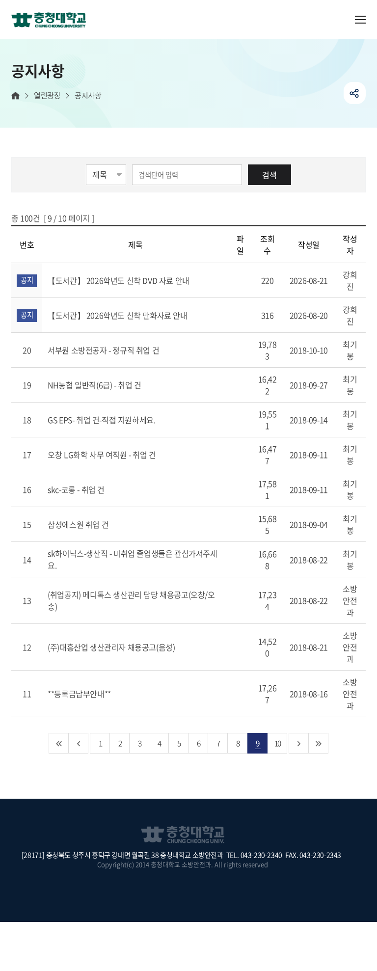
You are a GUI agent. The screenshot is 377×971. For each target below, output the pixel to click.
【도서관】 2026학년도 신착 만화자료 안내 (118, 315)
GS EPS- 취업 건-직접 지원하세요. (102, 420)
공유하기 (355, 93)
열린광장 (47, 95)
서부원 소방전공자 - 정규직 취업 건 (104, 350)
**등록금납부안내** (80, 694)
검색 (269, 175)
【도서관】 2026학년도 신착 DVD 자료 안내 (119, 280)
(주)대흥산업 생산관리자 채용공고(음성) (112, 647)
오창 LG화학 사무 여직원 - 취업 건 (103, 454)
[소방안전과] (52, 20)
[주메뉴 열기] (360, 19)
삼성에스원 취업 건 (79, 524)
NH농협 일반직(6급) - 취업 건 (95, 385)
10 (277, 743)
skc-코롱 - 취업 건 (77, 489)
